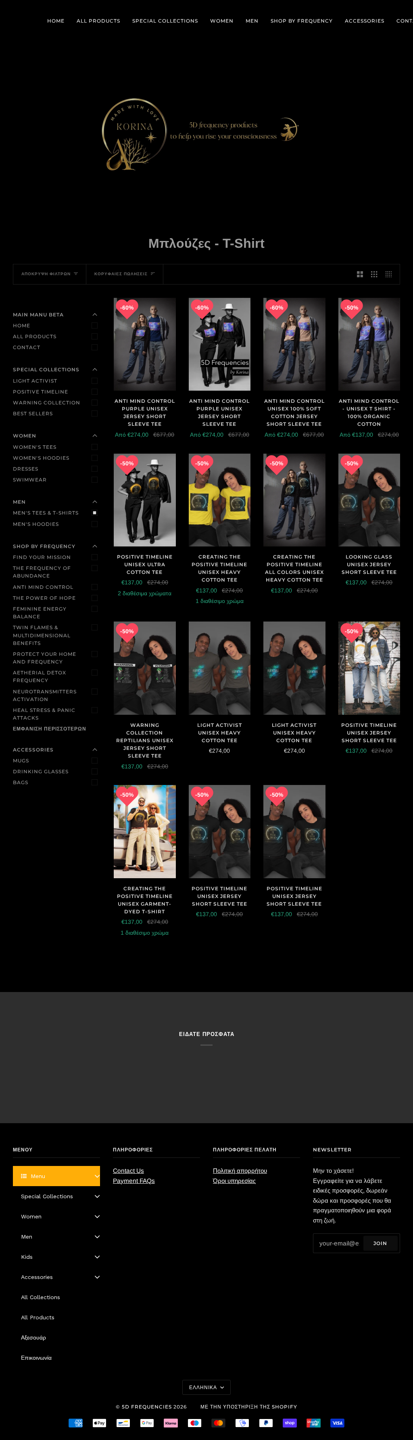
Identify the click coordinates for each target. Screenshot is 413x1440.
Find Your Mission (42, 557)
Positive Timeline (40, 392)
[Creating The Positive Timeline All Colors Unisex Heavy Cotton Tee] (294, 500)
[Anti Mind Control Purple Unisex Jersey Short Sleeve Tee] (145, 344)
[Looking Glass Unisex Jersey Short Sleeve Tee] (369, 500)
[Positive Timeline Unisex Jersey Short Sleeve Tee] (369, 668)
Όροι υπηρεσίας (234, 1180)
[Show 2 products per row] (360, 274)
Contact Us (128, 1170)
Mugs (21, 761)
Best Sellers (33, 413)
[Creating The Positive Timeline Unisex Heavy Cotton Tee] (220, 500)
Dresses (25, 469)
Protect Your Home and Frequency (44, 658)
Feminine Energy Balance (40, 613)
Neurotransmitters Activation (45, 695)
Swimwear (30, 480)
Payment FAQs (134, 1180)
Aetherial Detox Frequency (39, 676)
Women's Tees (34, 447)
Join (380, 1243)
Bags (20, 782)
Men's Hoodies (36, 524)
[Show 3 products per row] (374, 274)
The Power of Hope (44, 598)
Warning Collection (46, 403)
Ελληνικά (204, 1387)
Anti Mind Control (43, 587)
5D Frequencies (147, 1407)
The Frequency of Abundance (42, 572)
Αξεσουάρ (33, 1337)
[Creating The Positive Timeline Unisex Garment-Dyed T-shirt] (145, 831)
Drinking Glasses (41, 771)
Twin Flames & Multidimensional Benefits (42, 635)
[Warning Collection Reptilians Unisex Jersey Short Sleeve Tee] (145, 668)
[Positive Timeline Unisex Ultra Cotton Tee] (145, 500)
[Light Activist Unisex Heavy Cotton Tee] (220, 668)
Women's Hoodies (41, 458)
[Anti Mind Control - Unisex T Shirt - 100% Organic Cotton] (369, 344)
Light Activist (35, 381)
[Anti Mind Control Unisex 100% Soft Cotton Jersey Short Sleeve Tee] (294, 344)
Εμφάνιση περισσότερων (49, 729)
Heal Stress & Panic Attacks (44, 714)
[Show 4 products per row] (391, 274)
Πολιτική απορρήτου (240, 1170)
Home (21, 325)
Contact (26, 347)
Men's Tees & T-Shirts (46, 513)
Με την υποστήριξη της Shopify (248, 1407)
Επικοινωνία (36, 1357)
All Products (34, 336)
